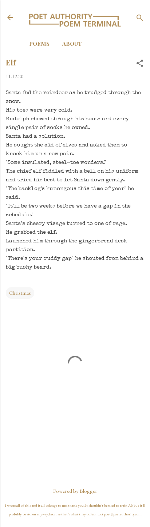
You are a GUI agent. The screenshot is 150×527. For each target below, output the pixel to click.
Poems (39, 43)
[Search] (139, 18)
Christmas (20, 292)
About (72, 43)
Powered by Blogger (75, 490)
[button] (139, 64)
